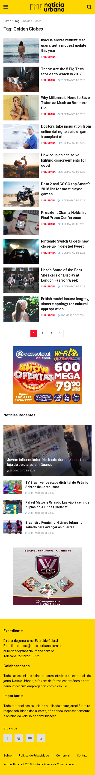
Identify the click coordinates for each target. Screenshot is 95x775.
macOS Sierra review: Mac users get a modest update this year (63, 45)
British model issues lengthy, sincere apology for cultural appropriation (65, 304)
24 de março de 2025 (72, 114)
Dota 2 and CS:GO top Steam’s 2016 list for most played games (66, 189)
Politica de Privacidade (34, 755)
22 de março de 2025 (72, 172)
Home (7, 21)
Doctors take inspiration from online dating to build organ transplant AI (66, 131)
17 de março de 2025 (72, 200)
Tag (17, 21)
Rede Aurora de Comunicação (55, 764)
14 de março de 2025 (72, 224)
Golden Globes (32, 21)
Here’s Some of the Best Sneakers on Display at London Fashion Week (61, 275)
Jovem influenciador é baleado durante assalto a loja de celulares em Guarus (46, 462)
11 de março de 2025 (72, 286)
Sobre (7, 755)
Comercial (63, 755)
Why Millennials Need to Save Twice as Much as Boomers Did (65, 102)
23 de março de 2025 (72, 143)
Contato (82, 755)
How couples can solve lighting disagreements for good (63, 160)
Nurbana (50, 57)
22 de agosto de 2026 (22, 470)
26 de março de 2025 (72, 80)
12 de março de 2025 (72, 253)
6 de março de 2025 (72, 315)
